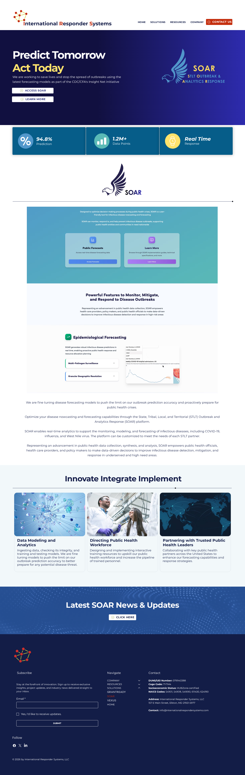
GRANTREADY (116, 692)
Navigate (114, 673)
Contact (154, 673)
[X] (20, 746)
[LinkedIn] (26, 746)
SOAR (111, 696)
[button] (197, 22)
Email (21, 698)
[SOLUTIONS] (139, 688)
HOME (111, 704)
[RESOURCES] (139, 684)
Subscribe (24, 673)
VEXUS (111, 700)
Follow (17, 738)
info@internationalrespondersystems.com (184, 710)
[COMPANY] (139, 680)
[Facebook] (14, 746)
